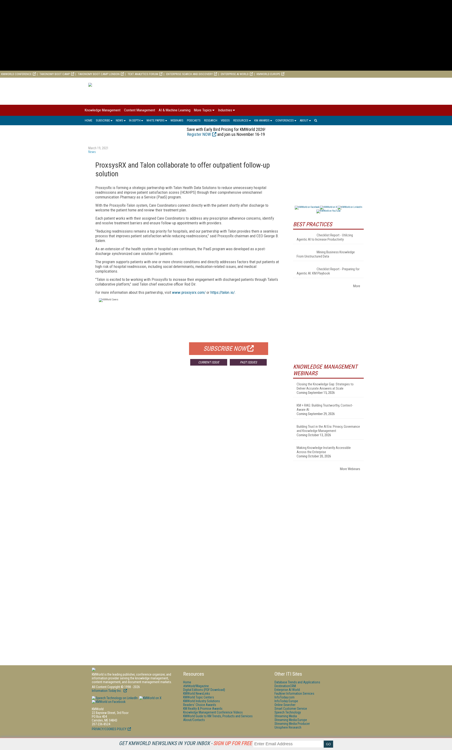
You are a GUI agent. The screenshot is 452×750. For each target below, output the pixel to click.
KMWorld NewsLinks (196, 693)
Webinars (176, 120)
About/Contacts (194, 720)
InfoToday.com (284, 697)
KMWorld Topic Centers (198, 697)
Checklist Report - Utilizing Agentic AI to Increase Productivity (325, 237)
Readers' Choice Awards (199, 705)
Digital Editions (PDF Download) (204, 690)
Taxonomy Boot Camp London (99, 74)
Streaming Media (285, 716)
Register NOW (199, 134)
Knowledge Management (103, 110)
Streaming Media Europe (290, 720)
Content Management (139, 110)
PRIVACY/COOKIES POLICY (109, 729)
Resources (240, 120)
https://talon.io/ (222, 292)
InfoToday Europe (286, 701)
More (356, 286)
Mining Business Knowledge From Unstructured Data (326, 254)
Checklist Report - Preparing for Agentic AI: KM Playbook (328, 271)
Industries (225, 110)
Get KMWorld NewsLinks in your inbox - (185, 743)
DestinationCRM (285, 686)
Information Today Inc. (107, 691)
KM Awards (262, 120)
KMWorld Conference (16, 74)
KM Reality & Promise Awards (202, 708)
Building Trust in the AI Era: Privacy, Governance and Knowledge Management (328, 428)
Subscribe (103, 120)
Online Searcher (284, 705)
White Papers (155, 120)
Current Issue (208, 362)
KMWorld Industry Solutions (201, 701)
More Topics (203, 110)
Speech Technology (287, 712)
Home (88, 120)
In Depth (135, 120)
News (119, 120)
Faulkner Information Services (294, 693)
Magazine (196, 686)
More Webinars (350, 469)
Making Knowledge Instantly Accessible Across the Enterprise (324, 450)
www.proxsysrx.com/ (189, 292)
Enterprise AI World (235, 74)
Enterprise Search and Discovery (189, 74)
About (304, 120)
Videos (225, 120)
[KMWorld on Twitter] (149, 698)
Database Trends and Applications (297, 682)
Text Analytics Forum (143, 74)
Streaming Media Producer (292, 724)
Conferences (284, 120)
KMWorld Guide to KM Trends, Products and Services (218, 716)
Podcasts (194, 120)
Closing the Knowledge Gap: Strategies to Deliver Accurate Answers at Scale (325, 386)
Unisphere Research (287, 727)
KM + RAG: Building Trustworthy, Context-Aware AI (325, 407)
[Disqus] (187, 439)
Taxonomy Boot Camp (55, 74)
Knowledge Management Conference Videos (213, 712)
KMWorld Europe (268, 74)
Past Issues (248, 362)
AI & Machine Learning (174, 110)
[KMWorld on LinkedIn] (115, 698)
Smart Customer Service (290, 708)
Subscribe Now (224, 348)
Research (210, 120)
